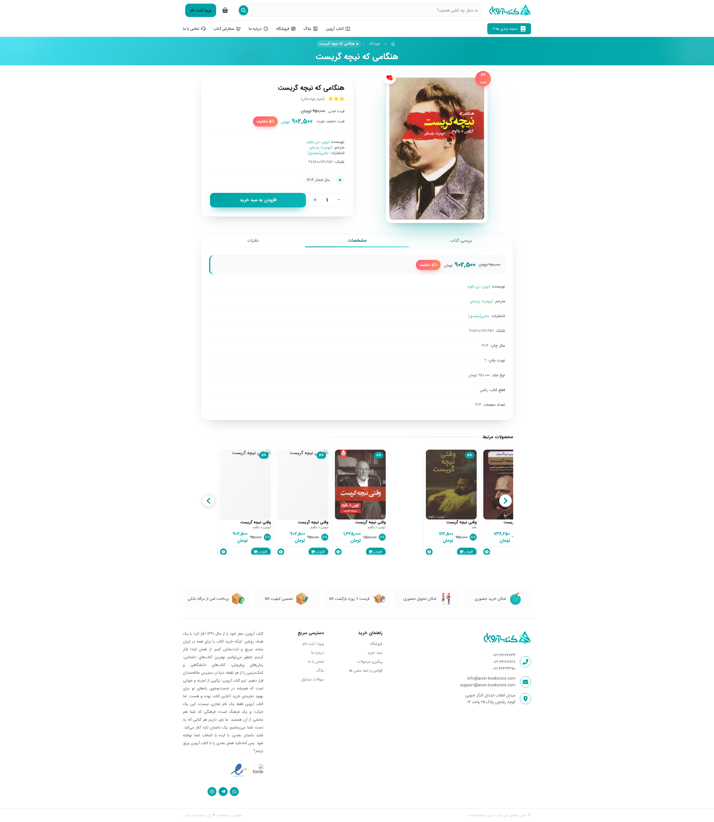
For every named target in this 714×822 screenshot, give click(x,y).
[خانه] (393, 43)
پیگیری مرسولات (369, 661)
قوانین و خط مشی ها (365, 670)
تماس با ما (316, 661)
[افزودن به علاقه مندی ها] (389, 77)
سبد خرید (374, 652)
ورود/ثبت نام (200, 10)
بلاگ (320, 670)
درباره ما (317, 652)
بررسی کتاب (461, 240)
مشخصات (357, 240)
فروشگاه (374, 43)
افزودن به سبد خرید (258, 199)
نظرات (253, 240)
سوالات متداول (312, 679)
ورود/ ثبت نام (313, 643)
